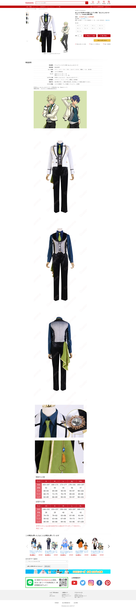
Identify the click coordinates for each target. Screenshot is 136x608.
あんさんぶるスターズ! (43, 8)
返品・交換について (79, 597)
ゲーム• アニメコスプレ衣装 (31, 8)
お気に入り (98, 2)
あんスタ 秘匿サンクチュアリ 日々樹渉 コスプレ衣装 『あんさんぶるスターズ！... (51, 552)
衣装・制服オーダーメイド (32, 6)
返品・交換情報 (106, 44)
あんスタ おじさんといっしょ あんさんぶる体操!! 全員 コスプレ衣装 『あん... (66, 552)
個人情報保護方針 (66, 602)
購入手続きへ (104, 35)
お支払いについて (78, 594)
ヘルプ (50, 594)
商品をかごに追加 (90, 35)
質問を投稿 (47, 566)
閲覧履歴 (104, 2)
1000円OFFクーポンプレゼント (47, 6)
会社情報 (76, 602)
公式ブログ (72, 606)
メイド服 (58, 6)
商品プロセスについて (66, 595)
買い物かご (93, 2)
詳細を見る (107, 20)
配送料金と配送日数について (81, 595)
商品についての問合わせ (94, 44)
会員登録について (65, 594)
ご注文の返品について (84, 18)
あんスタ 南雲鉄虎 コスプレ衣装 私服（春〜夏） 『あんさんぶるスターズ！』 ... (82, 552)
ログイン (108, 6)
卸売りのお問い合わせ (102, 40)
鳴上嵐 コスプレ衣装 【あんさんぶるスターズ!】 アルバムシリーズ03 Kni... (36, 552)
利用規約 (57, 602)
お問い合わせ (52, 595)
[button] (27, 11)
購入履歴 (108, 2)
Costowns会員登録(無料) (98, 6)
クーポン (64, 597)
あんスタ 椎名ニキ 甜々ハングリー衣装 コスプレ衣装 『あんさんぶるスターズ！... (97, 552)
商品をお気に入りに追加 (80, 44)
